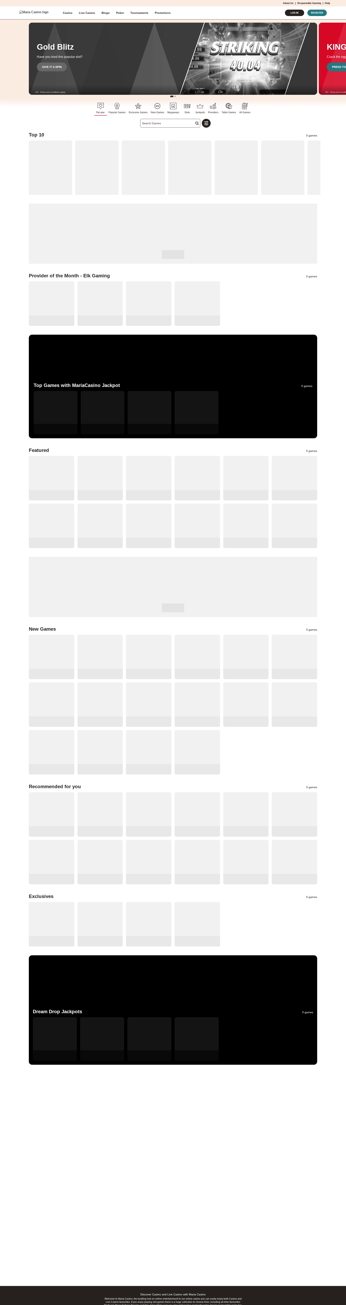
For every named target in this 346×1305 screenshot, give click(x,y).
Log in (295, 12)
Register (317, 12)
